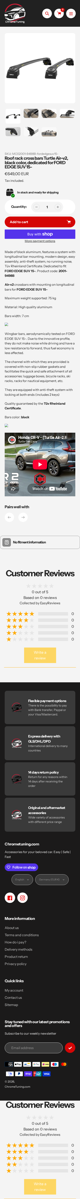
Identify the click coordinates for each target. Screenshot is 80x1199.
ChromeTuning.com (17, 1086)
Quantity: (19, 206)
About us (12, 928)
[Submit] (70, 1047)
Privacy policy (15, 964)
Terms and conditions (22, 935)
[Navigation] (71, 13)
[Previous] (9, 517)
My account (14, 990)
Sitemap (11, 1005)
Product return (16, 956)
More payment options (40, 241)
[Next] (23, 517)
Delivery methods (18, 949)
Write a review (40, 655)
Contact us (13, 997)
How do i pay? (15, 942)
